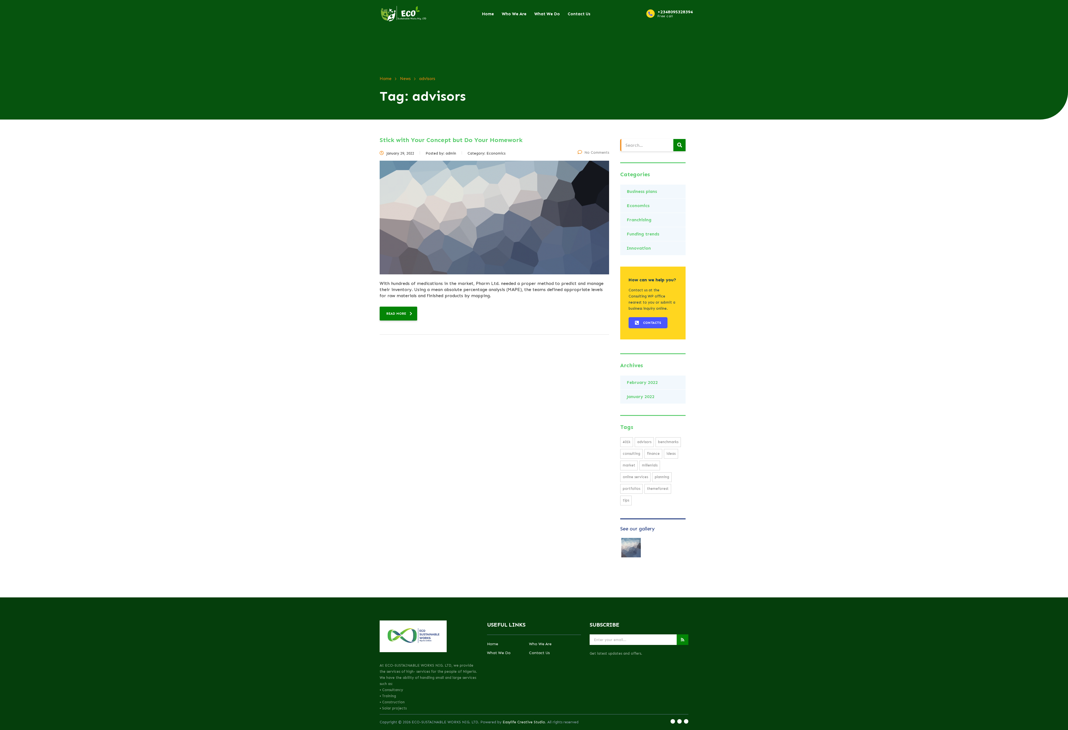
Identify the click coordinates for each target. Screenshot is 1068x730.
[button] (648, 322)
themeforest (658, 488)
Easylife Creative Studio (524, 722)
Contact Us (579, 13)
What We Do (547, 13)
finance (653, 453)
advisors (644, 442)
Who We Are (514, 13)
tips (626, 500)
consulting (631, 453)
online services (635, 477)
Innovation (639, 248)
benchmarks (668, 442)
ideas (671, 453)
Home (488, 13)
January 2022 (640, 396)
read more (396, 314)
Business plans (642, 191)
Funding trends (643, 234)
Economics (638, 205)
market (629, 465)
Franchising (639, 219)
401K (627, 442)
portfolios (631, 488)
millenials (649, 465)
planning (662, 477)
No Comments (596, 152)
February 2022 (642, 382)
